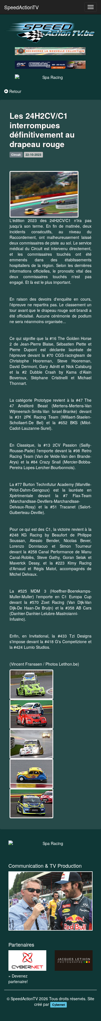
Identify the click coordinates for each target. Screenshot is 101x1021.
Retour (15, 91)
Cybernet (58, 1004)
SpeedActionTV (21, 7)
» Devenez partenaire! (18, 978)
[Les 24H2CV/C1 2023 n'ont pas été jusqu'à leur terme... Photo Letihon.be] (44, 194)
